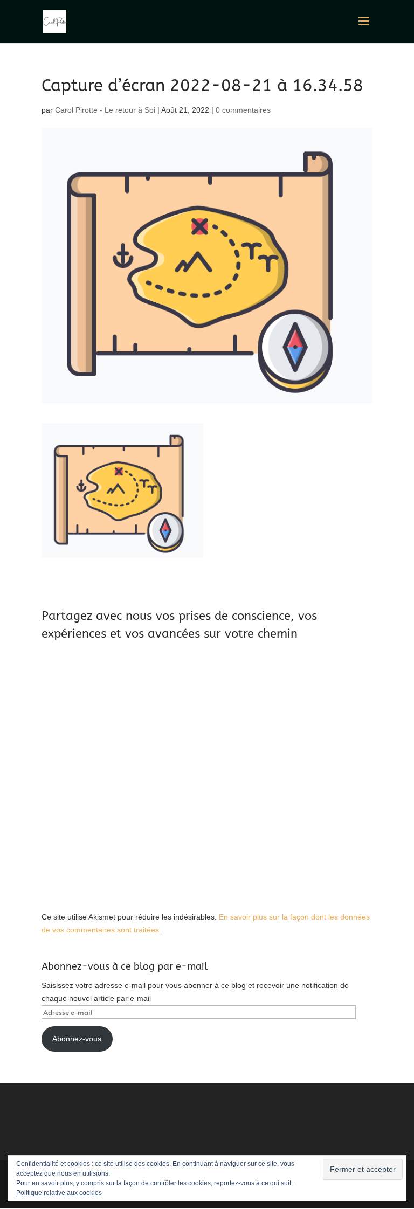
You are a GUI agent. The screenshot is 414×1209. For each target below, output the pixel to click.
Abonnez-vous (76, 1038)
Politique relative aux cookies (59, 1193)
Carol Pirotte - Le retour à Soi (105, 110)
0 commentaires (243, 110)
